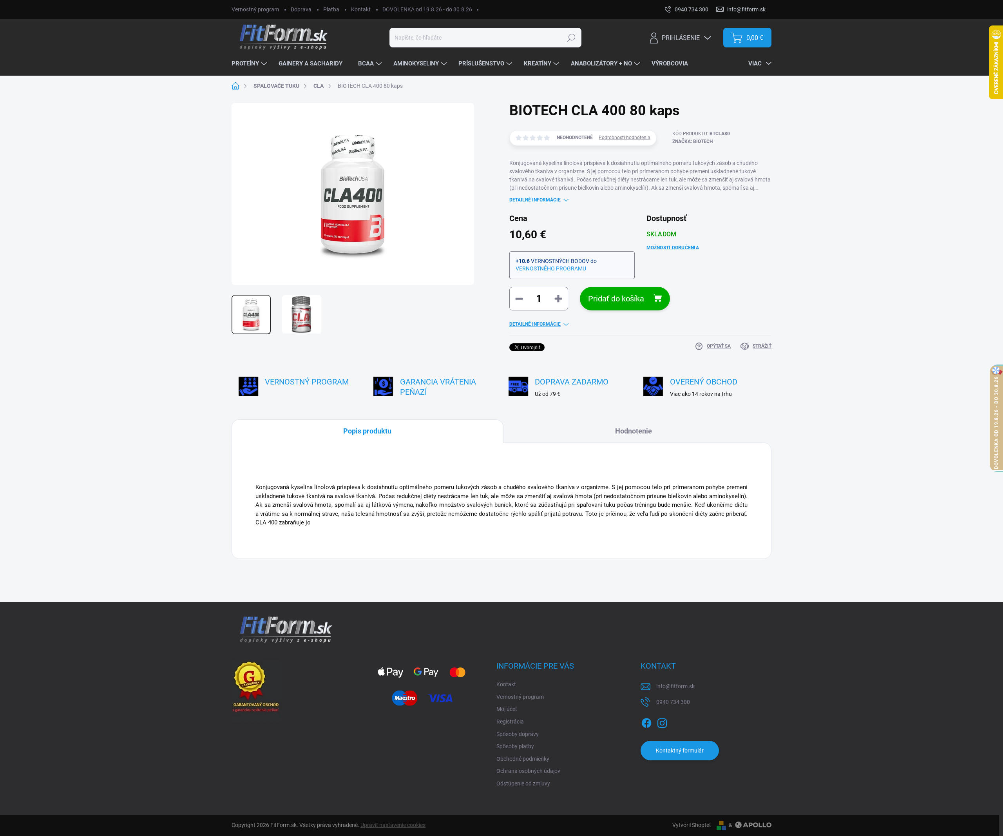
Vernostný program (255, 9)
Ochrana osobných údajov (528, 771)
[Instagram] (662, 721)
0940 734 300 (673, 702)
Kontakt (361, 9)
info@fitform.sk (675, 686)
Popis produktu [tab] (367, 431)
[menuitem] (250, 64)
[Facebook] (646, 721)
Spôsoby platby (515, 746)
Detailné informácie (535, 200)
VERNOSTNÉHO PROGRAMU (551, 268)
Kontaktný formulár (680, 750)
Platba (331, 9)
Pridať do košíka (616, 298)
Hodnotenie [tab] (633, 431)
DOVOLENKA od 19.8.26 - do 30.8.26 (427, 9)
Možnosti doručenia (672, 247)
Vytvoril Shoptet (691, 825)
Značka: (692, 141)
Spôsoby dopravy (517, 734)
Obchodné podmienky (522, 759)
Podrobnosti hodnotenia (624, 137)
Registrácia (510, 721)
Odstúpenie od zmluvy (523, 783)
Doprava (301, 9)
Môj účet (506, 709)
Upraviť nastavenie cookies (392, 825)
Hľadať (571, 37)
